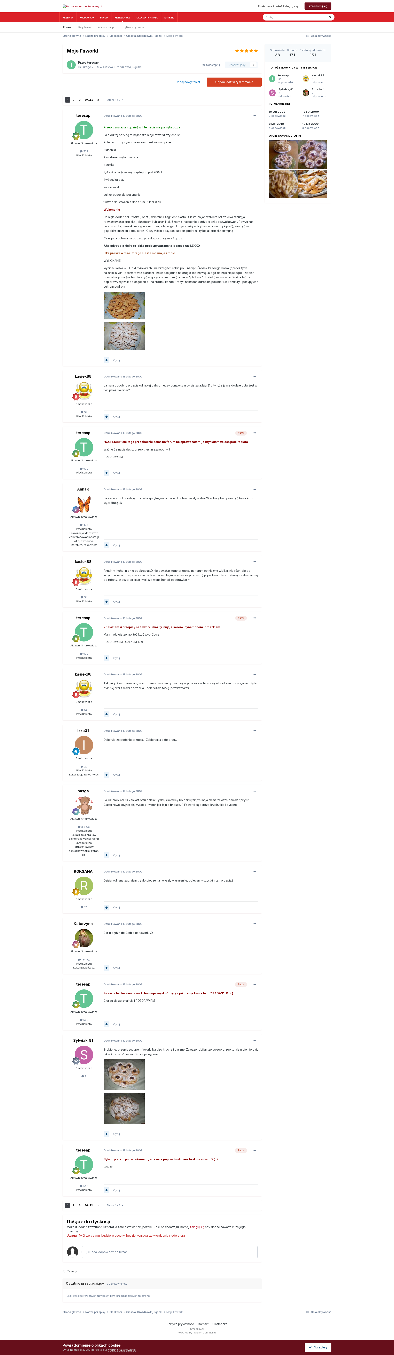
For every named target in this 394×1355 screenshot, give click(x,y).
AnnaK (83, 489)
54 (85, 412)
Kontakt (203, 1324)
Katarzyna (83, 924)
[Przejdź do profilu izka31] (84, 745)
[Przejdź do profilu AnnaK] (84, 503)
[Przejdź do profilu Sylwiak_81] (84, 1055)
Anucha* (318, 89)
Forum (104, 17)
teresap (93, 62)
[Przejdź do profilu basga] (84, 805)
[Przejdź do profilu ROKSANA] (84, 886)
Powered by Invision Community (197, 1332)
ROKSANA (83, 871)
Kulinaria (86, 17)
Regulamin (84, 27)
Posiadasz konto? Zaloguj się (278, 6)
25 (85, 907)
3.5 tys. (85, 826)
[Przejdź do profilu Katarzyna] (84, 938)
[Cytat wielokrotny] (106, 360)
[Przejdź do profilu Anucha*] (306, 92)
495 (85, 524)
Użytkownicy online (133, 27)
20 (85, 766)
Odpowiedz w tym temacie (234, 82)
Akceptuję (319, 1347)
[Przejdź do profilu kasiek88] (84, 391)
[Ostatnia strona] (98, 100)
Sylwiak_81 (83, 1040)
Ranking (169, 17)
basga (83, 791)
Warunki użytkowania (122, 1349)
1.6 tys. (85, 959)
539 (85, 151)
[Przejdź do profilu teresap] (71, 64)
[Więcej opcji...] (254, 115)
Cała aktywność (147, 17)
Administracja (106, 27)
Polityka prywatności (181, 1324)
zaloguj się (197, 1227)
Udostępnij (212, 64)
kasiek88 (83, 376)
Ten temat (315, 17)
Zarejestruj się (318, 6)
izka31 (83, 730)
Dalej (89, 99)
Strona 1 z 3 (114, 99)
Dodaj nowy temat (188, 82)
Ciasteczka (219, 1324)
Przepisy (68, 17)
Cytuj (116, 360)
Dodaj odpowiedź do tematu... (109, 1252)
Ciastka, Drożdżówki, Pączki (122, 67)
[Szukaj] (329, 17)
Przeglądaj (122, 17)
